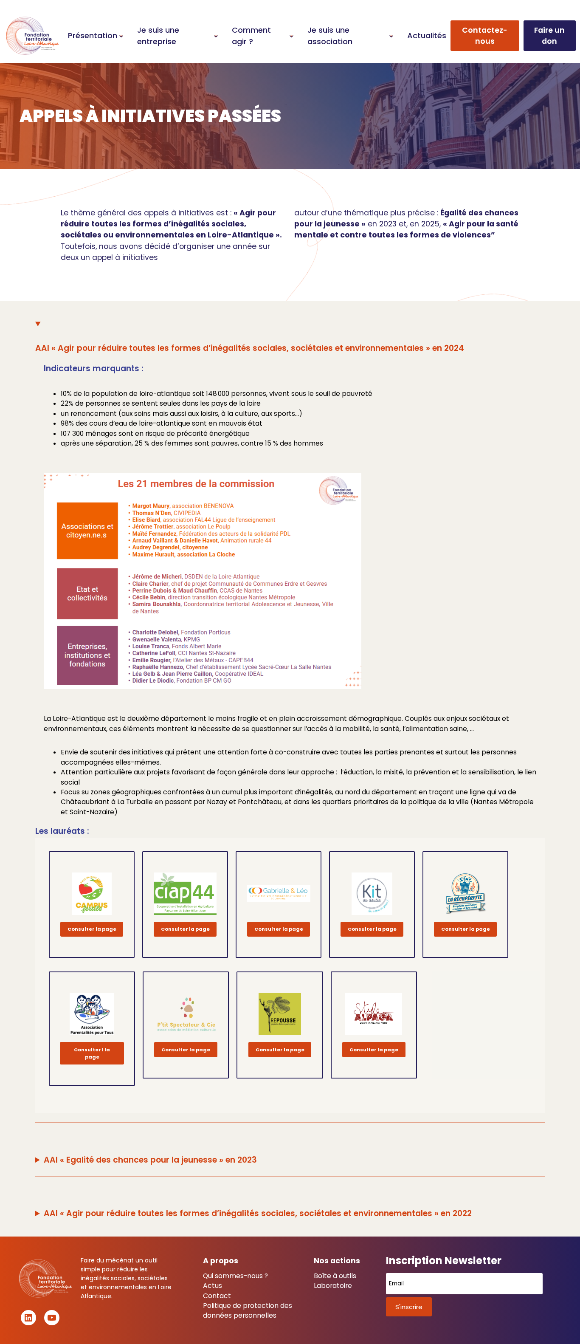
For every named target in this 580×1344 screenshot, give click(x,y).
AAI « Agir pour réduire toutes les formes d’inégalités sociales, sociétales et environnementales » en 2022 (258, 1213)
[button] (484, 35)
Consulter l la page (92, 1053)
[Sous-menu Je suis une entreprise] (216, 35)
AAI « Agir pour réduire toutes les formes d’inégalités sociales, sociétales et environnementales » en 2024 (249, 348)
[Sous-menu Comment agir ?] (291, 35)
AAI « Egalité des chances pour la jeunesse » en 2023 (150, 1160)
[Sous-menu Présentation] (121, 35)
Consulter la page (92, 929)
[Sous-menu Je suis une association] (391, 35)
